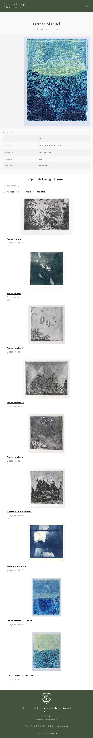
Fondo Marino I (14, 239)
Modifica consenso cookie (59, 726)
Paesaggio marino (16, 566)
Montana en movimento (19, 512)
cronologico (16, 192)
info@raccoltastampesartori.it (46, 720)
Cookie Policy (42, 726)
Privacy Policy (30, 726)
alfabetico (29, 192)
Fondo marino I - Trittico (19, 621)
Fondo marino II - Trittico (20, 675)
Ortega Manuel (46, 23)
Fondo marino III (15, 348)
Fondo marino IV (15, 403)
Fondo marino (14, 294)
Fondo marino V (15, 457)
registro (41, 192)
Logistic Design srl (50, 733)
